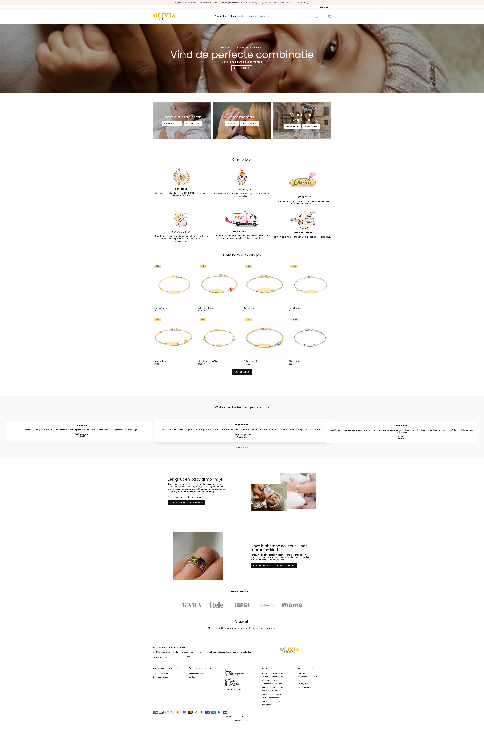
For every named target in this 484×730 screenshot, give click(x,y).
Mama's (252, 16)
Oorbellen (193, 123)
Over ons (264, 16)
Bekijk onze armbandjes (186, 503)
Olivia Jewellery (304, 687)
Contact (192, 677)
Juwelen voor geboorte (271, 698)
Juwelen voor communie (272, 694)
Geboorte (292, 126)
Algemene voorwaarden (307, 677)
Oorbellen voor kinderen (271, 680)
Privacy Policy (304, 684)
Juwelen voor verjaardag (272, 701)
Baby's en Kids (238, 16)
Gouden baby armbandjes (272, 673)
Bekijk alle (242, 372)
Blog (300, 680)
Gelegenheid (221, 16)
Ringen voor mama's (270, 691)
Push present (267, 705)
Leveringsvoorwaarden (162, 673)
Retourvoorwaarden (161, 677)
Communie (311, 126)
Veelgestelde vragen (197, 673)
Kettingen (249, 123)
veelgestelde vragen (266, 628)
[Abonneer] (188, 657)
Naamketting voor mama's (272, 687)
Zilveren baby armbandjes (272, 677)
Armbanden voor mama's (272, 684)
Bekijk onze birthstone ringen (273, 565)
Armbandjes (172, 123)
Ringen (232, 123)
